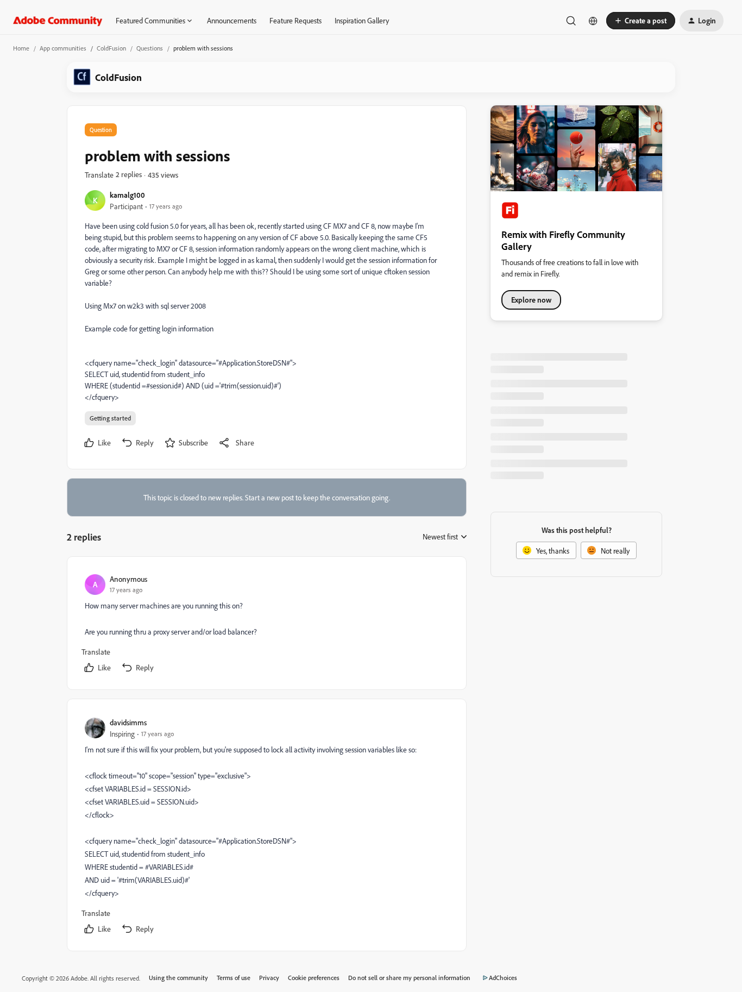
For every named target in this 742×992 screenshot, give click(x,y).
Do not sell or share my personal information (409, 978)
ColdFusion (111, 48)
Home (21, 48)
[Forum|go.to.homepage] (58, 20)
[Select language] (593, 20)
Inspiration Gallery (362, 20)
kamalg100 (127, 194)
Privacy (269, 978)
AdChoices (503, 978)
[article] (266, 625)
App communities (63, 48)
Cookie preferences (313, 978)
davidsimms (128, 722)
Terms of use (233, 978)
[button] (640, 20)
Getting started (110, 418)
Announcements (231, 20)
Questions (149, 48)
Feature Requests (295, 20)
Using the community (178, 978)
